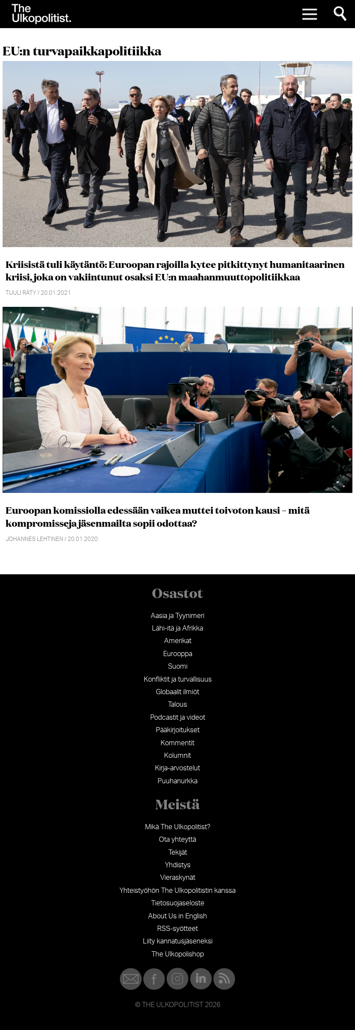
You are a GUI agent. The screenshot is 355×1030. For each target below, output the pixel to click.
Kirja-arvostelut (177, 768)
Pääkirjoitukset (178, 730)
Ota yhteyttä (177, 839)
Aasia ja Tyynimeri (177, 615)
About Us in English (177, 916)
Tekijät (177, 852)
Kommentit (177, 743)
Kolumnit (177, 755)
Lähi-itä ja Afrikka (177, 628)
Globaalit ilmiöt (177, 692)
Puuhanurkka (177, 781)
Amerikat (177, 640)
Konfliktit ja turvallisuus (178, 679)
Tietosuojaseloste (177, 903)
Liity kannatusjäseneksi (178, 941)
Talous (177, 704)
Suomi (177, 666)
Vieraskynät (177, 877)
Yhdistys (177, 865)
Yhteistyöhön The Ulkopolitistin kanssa (177, 890)
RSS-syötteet (177, 928)
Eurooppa (177, 653)
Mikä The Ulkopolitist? (177, 827)
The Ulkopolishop (178, 954)
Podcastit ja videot (177, 717)
